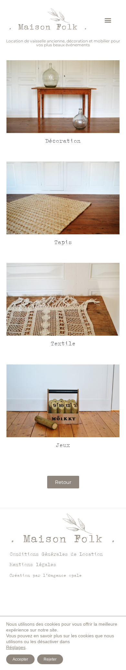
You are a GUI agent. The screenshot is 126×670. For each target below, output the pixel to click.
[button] (107, 20)
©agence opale (65, 575)
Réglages (16, 647)
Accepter (20, 659)
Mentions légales (33, 564)
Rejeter (50, 659)
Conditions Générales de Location (56, 554)
